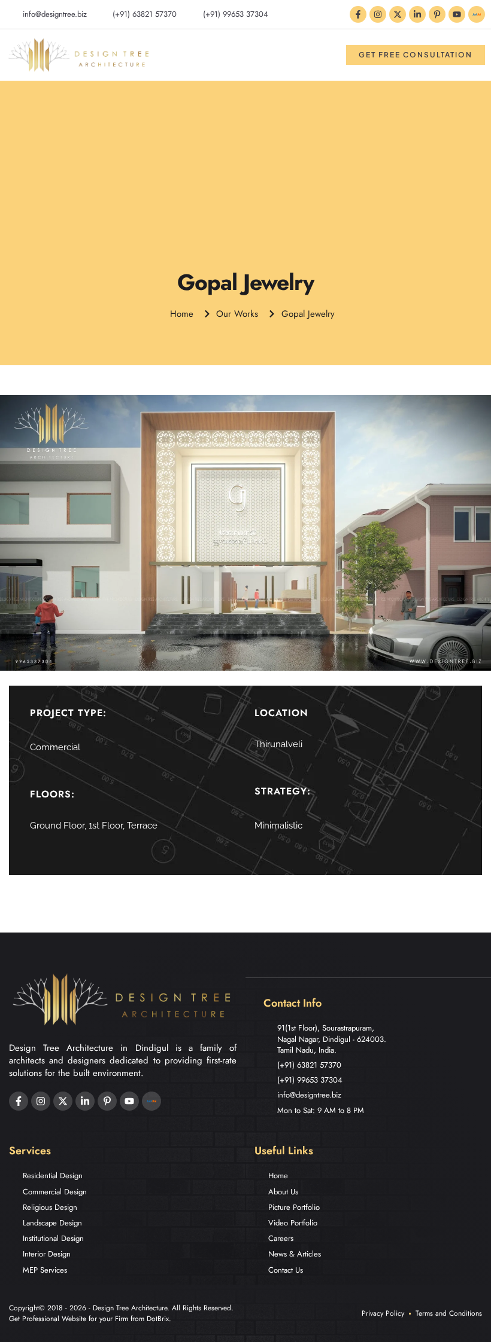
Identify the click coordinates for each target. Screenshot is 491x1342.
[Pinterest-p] (437, 14)
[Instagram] (377, 14)
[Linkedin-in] (417, 14)
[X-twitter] (397, 14)
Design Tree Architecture (130, 1308)
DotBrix (158, 1318)
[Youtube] (456, 14)
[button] (323, 55)
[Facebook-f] (358, 14)
